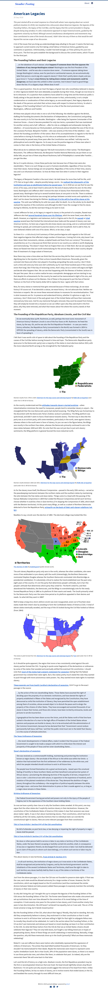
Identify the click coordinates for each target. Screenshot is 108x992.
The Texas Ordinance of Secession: (28, 736)
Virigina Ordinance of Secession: (27, 793)
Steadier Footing (25, 4)
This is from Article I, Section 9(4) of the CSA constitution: (38, 824)
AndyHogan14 (34, 567)
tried (88, 218)
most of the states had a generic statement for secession (45, 672)
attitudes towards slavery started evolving (60, 405)
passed (80, 218)
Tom (74, 656)
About (87, 3)
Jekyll (68, 984)
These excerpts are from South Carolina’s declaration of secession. (41, 685)
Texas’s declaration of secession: (27, 751)
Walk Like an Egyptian (80, 398)
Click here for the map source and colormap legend (54, 398)
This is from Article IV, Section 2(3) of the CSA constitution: (38, 836)
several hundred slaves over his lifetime (45, 215)
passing (17, 221)
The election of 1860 (21, 567)
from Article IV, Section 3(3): (55, 857)
